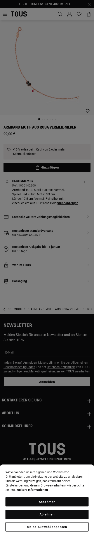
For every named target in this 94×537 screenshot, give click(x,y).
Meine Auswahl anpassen (47, 527)
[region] (47, 500)
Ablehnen (47, 514)
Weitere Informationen (32, 490)
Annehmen (47, 502)
